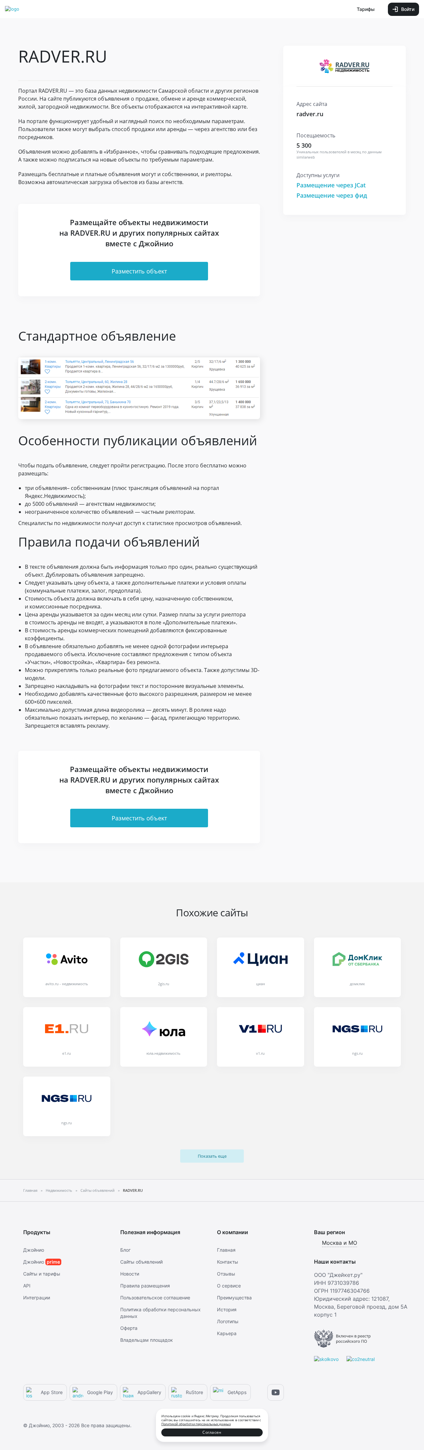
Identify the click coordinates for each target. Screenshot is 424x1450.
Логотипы (227, 1321)
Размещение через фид (331, 195)
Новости (129, 1274)
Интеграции (36, 1297)
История (227, 1309)
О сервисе (229, 1285)
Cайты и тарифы (41, 1274)
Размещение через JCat (331, 185)
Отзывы (226, 1274)
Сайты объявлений (141, 1262)
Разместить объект (139, 271)
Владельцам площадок (146, 1340)
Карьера (227, 1333)
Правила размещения (145, 1285)
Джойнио (33, 1250)
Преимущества (234, 1297)
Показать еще (212, 1156)
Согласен (211, 1432)
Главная (226, 1250)
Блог (125, 1250)
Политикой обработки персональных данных (196, 1424)
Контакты (227, 1262)
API (26, 1285)
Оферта (128, 1328)
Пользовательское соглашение (155, 1297)
